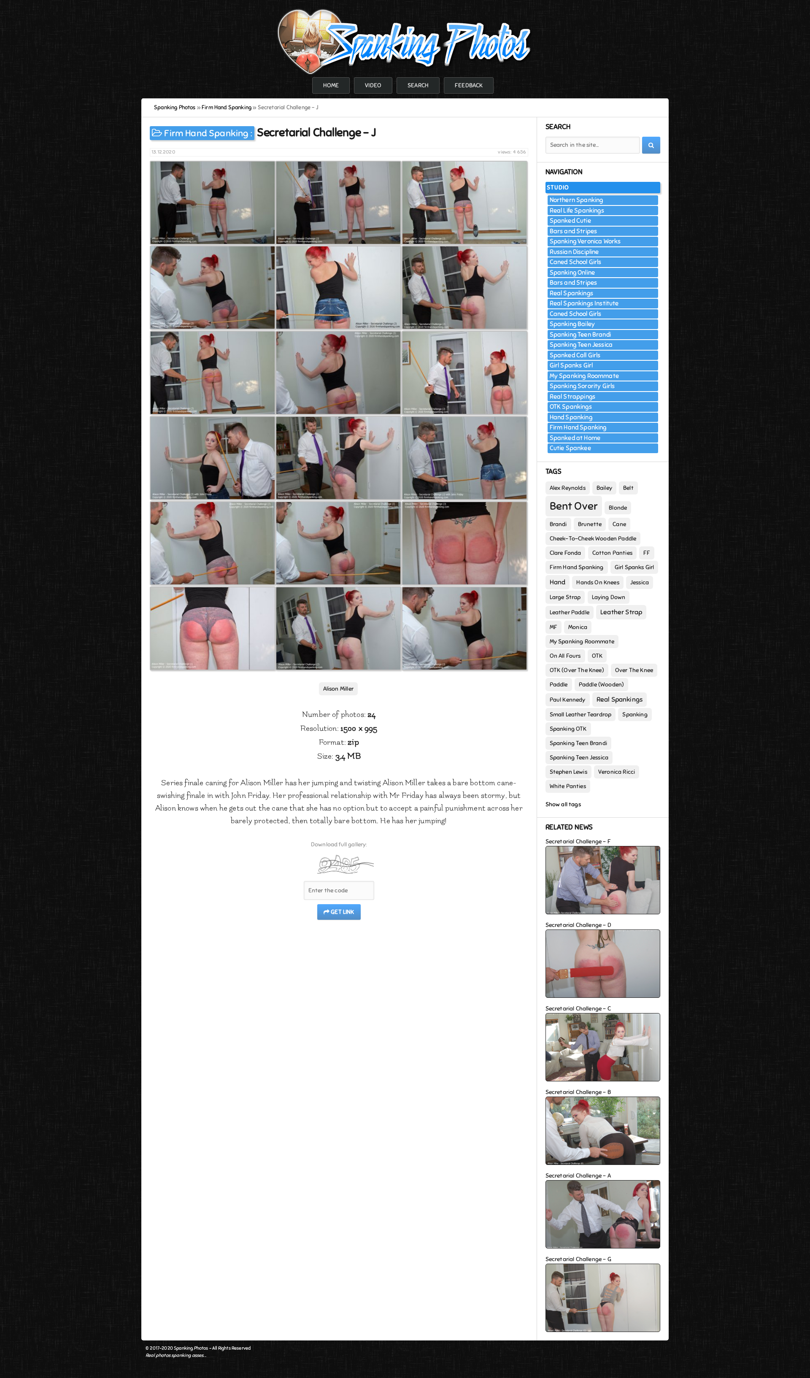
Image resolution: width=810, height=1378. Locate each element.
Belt (628, 488)
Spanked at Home (575, 438)
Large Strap (565, 597)
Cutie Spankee (570, 448)
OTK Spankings (571, 407)
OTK (597, 655)
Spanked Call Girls (575, 355)
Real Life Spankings (577, 210)
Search (418, 85)
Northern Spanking (576, 200)
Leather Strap (621, 612)
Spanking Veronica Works (585, 241)
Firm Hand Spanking (206, 133)
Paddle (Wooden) (601, 684)
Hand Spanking (571, 417)
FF (646, 553)
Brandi (558, 524)
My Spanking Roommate (584, 376)
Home (331, 85)
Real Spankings (571, 293)
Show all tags (563, 804)
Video (373, 85)
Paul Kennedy (568, 699)
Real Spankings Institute (584, 303)
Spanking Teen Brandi (580, 334)
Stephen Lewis (568, 771)
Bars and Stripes (573, 231)
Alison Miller (338, 688)
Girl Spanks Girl (571, 365)
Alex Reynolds (568, 488)
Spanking (634, 714)
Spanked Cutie (570, 220)
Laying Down (609, 597)
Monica (577, 627)
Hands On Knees (597, 582)
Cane (619, 524)
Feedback (469, 85)
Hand (558, 582)
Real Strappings (573, 396)
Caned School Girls (576, 262)
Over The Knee (634, 670)
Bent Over (574, 506)
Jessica (639, 582)
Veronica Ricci (616, 771)
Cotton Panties (612, 553)
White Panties (568, 786)
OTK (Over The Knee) (577, 670)
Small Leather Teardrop (581, 714)
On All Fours (565, 655)
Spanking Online (572, 272)
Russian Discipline (574, 252)
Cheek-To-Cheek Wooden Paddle (593, 538)
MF (553, 627)
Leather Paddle (569, 612)
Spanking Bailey (572, 324)
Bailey (604, 488)
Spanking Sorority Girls (582, 386)
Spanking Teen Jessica (581, 345)
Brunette (590, 524)
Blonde (618, 507)
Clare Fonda (565, 553)
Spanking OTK (568, 728)
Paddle (559, 684)
